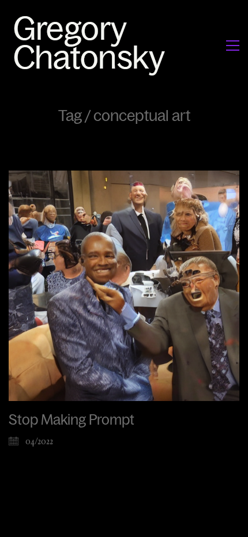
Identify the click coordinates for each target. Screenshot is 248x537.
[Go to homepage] (92, 45)
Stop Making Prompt (71, 420)
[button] (232, 45)
